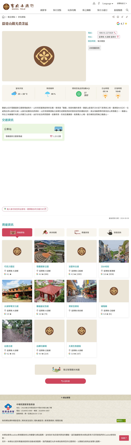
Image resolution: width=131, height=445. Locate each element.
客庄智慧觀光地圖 (71, 369)
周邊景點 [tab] (20, 232)
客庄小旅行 (18, 7)
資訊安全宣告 (27, 420)
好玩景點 (21, 17)
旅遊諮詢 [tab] (117, 232)
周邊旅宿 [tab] (85, 232)
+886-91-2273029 (106, 32)
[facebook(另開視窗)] (99, 3)
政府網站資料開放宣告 (11, 420)
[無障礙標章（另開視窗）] (123, 420)
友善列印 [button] (118, 17)
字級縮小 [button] (122, 17)
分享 (113, 17)
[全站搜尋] (127, 10)
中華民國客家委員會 (8, 409)
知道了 (124, 438)
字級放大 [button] (127, 17)
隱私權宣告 (38, 420)
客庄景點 (11, 17)
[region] (33, 136)
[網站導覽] (94, 3)
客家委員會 (49, 420)
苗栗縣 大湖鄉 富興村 (107, 36)
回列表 (67, 381)
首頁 (3, 17)
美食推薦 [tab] (53, 232)
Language (106, 3)
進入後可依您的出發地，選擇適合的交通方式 (25, 209)
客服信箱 (59, 420)
